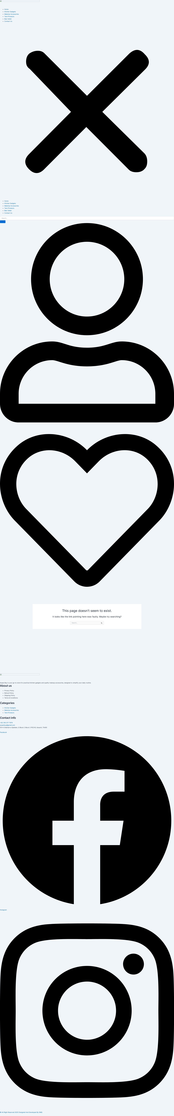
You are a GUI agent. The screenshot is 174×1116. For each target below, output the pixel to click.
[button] (87, 112)
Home (6, 9)
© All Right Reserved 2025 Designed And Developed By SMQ (21, 1112)
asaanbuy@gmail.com (7, 725)
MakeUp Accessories (11, 14)
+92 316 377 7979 (6, 723)
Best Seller (8, 19)
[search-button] (2, 221)
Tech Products (9, 16)
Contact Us (8, 21)
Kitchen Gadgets (10, 12)
